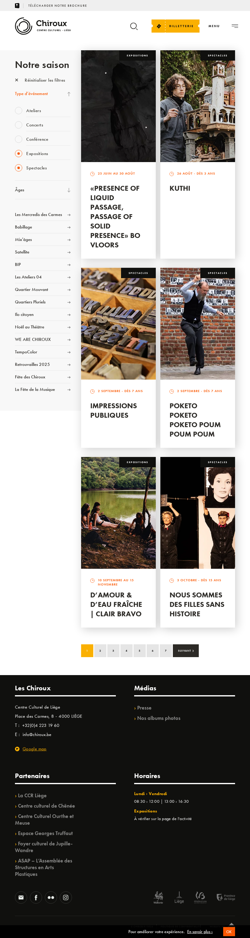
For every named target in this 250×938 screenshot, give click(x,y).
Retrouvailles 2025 (32, 364)
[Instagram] (66, 898)
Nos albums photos (158, 718)
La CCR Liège (32, 795)
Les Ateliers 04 (28, 277)
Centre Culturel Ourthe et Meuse (44, 819)
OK (229, 931)
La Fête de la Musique (35, 389)
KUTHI (180, 188)
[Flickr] (51, 898)
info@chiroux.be (37, 734)
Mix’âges (23, 239)
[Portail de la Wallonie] (158, 898)
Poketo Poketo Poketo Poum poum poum (195, 420)
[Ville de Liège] (179, 898)
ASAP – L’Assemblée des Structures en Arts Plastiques (43, 867)
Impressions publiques (113, 410)
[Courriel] (21, 898)
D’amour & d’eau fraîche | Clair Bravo (116, 604)
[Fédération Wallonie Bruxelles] (200, 898)
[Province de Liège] (221, 898)
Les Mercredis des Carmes (38, 214)
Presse (144, 707)
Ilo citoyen (24, 314)
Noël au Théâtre (29, 327)
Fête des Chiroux (30, 377)
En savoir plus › (200, 931)
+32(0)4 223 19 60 (40, 725)
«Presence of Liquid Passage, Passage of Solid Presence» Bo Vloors (115, 216)
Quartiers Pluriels (30, 302)
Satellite (22, 252)
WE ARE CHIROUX (33, 339)
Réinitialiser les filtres (44, 80)
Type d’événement (31, 93)
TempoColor (26, 352)
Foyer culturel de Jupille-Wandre (44, 847)
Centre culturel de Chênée (46, 805)
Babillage (23, 227)
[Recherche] (134, 29)
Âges (19, 190)
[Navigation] (235, 26)
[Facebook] (36, 898)
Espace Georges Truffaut (45, 833)
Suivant (186, 650)
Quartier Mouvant (31, 289)
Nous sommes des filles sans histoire (197, 604)
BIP (18, 264)
